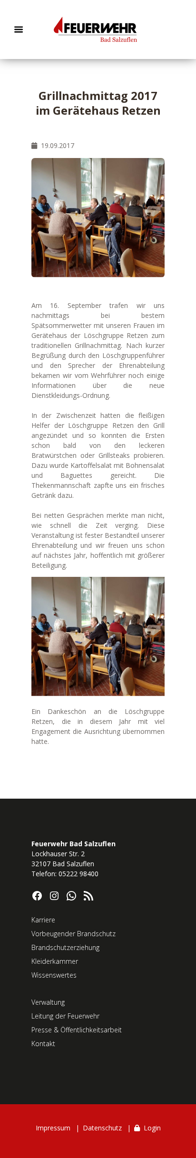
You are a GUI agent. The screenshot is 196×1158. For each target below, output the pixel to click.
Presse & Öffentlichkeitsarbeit (76, 1029)
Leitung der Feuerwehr (65, 1015)
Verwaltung (48, 1002)
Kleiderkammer (54, 961)
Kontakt (43, 1043)
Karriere (43, 919)
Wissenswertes (54, 975)
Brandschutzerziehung (65, 947)
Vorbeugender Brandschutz (73, 933)
